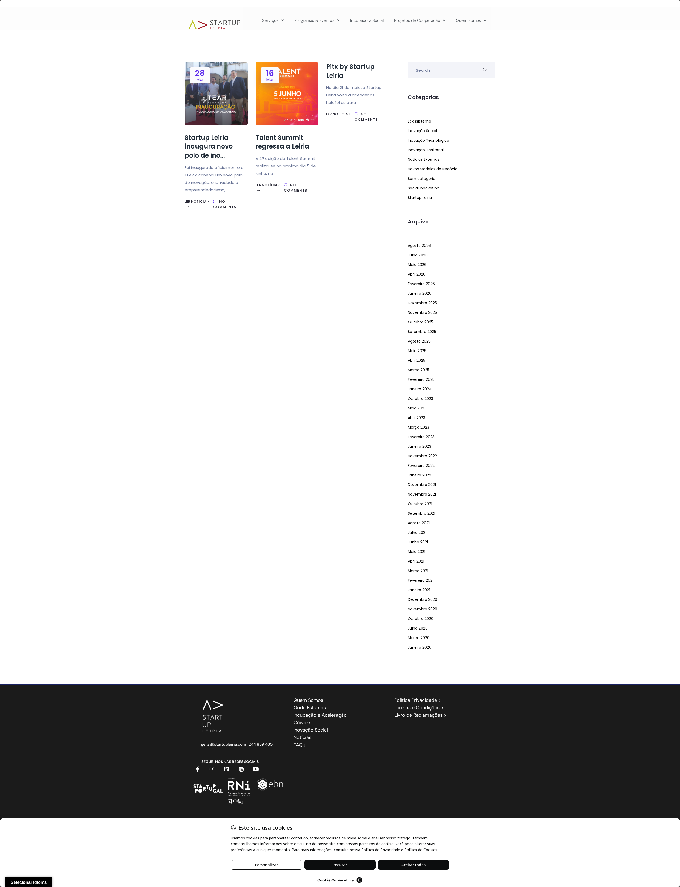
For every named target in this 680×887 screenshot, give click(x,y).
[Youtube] (256, 769)
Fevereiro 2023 (421, 437)
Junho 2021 (418, 542)
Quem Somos (468, 20)
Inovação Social (422, 130)
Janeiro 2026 (419, 293)
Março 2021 (418, 570)
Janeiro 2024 (420, 389)
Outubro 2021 (420, 503)
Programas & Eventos (314, 20)
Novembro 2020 (422, 609)
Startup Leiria (420, 197)
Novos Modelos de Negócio (432, 169)
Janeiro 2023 (419, 446)
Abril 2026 (417, 274)
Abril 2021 (416, 561)
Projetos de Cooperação (417, 20)
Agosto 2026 (419, 245)
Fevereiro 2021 (421, 580)
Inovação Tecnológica (428, 140)
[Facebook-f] (197, 769)
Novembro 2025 (422, 312)
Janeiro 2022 (419, 475)
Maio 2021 (416, 551)
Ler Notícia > (197, 201)
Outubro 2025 (420, 322)
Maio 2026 (417, 264)
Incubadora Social (367, 20)
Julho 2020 (418, 628)
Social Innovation (423, 188)
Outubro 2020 (421, 618)
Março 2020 (419, 637)
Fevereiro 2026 (421, 283)
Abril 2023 (416, 417)
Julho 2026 (418, 255)
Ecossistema (419, 121)
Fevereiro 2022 (421, 465)
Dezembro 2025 (422, 303)
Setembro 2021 (421, 513)
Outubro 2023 (420, 398)
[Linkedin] (226, 769)
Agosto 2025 (419, 341)
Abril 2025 (416, 360)
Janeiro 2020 (419, 647)
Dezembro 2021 (422, 484)
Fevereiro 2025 (421, 379)
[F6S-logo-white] (241, 769)
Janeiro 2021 (419, 590)
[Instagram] (212, 769)
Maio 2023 (417, 408)
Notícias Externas (423, 159)
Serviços (270, 20)
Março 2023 (418, 427)
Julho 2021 (417, 532)
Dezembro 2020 (422, 599)
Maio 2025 (417, 350)
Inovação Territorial (426, 150)
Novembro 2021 (422, 494)
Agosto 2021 (419, 523)
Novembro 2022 (422, 456)
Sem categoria (421, 178)
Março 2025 (418, 370)
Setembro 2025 (422, 331)
